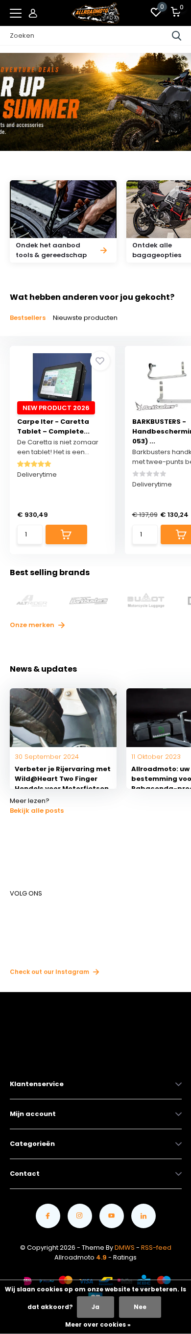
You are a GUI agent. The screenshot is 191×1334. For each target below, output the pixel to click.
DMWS (125, 1247)
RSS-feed (156, 1247)
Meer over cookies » (98, 1324)
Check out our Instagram (50, 972)
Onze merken (33, 625)
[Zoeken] (177, 36)
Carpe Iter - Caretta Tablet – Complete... (53, 426)
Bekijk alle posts (37, 810)
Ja (95, 1307)
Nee (140, 1307)
